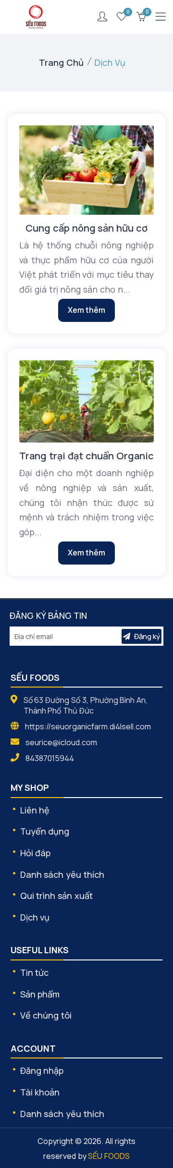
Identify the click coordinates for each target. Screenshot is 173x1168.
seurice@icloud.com (61, 742)
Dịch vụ (35, 917)
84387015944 (49, 758)
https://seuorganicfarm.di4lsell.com (88, 726)
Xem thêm (87, 310)
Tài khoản (40, 1092)
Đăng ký (147, 636)
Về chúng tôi (46, 1015)
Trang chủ (61, 62)
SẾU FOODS (109, 1156)
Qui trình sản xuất (56, 895)
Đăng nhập (42, 1070)
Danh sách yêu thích (62, 874)
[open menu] (160, 17)
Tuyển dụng (45, 831)
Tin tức (34, 972)
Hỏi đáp (35, 853)
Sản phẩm (40, 994)
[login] (102, 17)
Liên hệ (35, 810)
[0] (121, 17)
